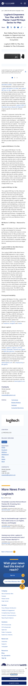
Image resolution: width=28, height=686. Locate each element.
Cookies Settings (14, 678)
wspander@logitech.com (8, 395)
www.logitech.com (7, 362)
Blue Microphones (9, 351)
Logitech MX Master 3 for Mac (10, 88)
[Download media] (25, 71)
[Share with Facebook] (14, 27)
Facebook (6, 323)
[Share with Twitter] (11, 27)
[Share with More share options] (25, 27)
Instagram (12, 323)
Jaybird (23, 349)
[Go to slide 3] (17, 78)
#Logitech (4, 450)
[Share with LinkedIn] (8, 27)
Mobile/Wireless (16, 402)
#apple (3, 459)
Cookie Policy (13, 674)
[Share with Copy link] (21, 27)
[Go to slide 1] (12, 78)
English (4, 442)
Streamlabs (9, 349)
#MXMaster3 (5, 454)
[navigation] (24, 3)
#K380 (3, 447)
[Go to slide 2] (14, 78)
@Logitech (5, 364)
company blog (19, 362)
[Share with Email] (18, 27)
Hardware (14, 405)
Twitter (20, 323)
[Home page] (8, 3)
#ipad (3, 461)
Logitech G (14, 347)
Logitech (8, 347)
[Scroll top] (22, 586)
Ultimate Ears (17, 349)
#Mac (3, 457)
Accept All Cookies (14, 683)
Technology (14, 400)
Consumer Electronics (17, 408)
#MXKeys (4, 452)
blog (13, 321)
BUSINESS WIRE (6, 84)
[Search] (21, 3)
